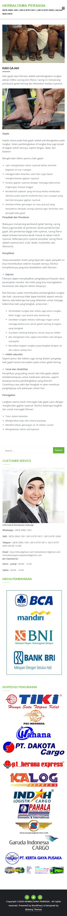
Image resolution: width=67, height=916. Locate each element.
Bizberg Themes (33, 909)
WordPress (37, 905)
